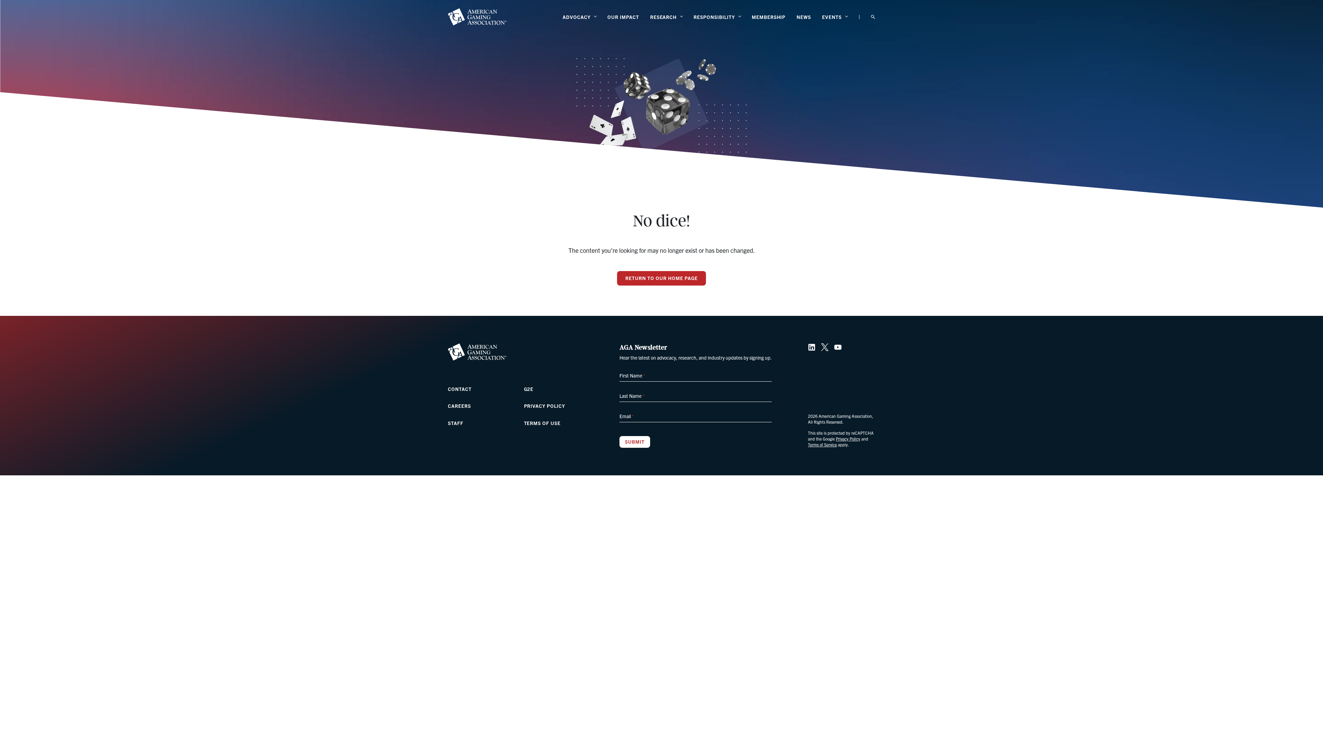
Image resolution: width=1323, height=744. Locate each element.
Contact (460, 389)
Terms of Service (822, 444)
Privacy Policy (544, 406)
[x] (825, 347)
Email (626, 416)
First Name (632, 375)
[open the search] (873, 17)
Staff (455, 423)
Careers (459, 406)
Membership (769, 17)
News (804, 17)
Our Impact (623, 17)
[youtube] (838, 347)
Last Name (631, 395)
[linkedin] (812, 347)
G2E (529, 389)
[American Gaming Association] (477, 16)
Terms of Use (542, 423)
